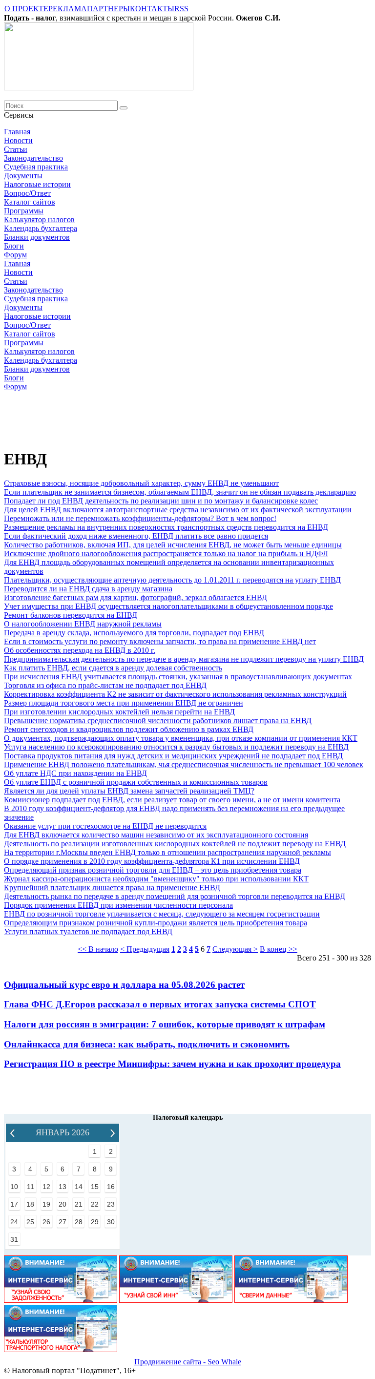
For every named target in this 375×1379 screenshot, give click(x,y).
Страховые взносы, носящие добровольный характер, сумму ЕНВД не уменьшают (141, 483)
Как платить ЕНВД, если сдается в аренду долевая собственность (113, 668)
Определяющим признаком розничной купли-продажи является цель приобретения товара (155, 923)
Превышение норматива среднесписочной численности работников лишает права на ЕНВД (158, 720)
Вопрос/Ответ (27, 193)
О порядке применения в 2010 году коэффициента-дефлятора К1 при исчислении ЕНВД (152, 861)
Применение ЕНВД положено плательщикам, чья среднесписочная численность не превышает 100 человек (183, 764)
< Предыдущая (144, 949)
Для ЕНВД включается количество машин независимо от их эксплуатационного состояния (156, 835)
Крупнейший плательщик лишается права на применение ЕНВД (112, 887)
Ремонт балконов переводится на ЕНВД (70, 615)
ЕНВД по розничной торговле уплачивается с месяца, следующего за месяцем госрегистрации (162, 914)
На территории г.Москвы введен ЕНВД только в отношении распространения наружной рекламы (167, 852)
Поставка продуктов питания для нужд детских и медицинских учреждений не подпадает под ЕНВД (173, 756)
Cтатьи (15, 149)
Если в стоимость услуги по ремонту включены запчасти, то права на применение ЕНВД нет (160, 641)
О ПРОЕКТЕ (26, 8)
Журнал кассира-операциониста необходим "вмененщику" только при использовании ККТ (156, 879)
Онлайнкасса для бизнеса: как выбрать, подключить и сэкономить (147, 1044)
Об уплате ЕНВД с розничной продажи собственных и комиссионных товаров (136, 782)
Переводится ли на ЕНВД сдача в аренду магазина (88, 589)
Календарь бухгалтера (40, 228)
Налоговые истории (37, 184)
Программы (23, 211)
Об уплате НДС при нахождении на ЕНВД (75, 773)
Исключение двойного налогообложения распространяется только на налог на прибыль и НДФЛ (166, 553)
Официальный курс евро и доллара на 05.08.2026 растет (124, 985)
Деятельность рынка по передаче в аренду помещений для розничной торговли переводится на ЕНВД (174, 896)
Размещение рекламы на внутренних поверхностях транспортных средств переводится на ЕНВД (166, 527)
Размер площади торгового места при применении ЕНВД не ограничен (123, 703)
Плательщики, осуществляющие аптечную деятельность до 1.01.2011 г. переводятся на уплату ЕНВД (172, 580)
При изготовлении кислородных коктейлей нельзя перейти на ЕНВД (119, 712)
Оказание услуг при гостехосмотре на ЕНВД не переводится (105, 826)
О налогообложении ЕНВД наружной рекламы (83, 624)
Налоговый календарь (188, 1117)
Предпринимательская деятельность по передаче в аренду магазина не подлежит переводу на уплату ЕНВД (184, 659)
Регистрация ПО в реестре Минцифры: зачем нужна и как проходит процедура (172, 1064)
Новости (18, 140)
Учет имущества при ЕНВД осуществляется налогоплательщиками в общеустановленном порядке (168, 606)
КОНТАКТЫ (152, 8)
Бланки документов (37, 237)
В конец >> (278, 949)
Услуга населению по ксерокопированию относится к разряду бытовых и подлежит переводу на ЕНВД (176, 747)
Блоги (14, 246)
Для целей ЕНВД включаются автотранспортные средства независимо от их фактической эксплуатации (178, 509)
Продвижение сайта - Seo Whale (187, 1362)
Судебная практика (36, 167)
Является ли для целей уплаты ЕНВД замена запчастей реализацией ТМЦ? (129, 791)
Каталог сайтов (29, 202)
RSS (181, 8)
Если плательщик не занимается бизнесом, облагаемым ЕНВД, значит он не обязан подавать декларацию (180, 492)
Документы (23, 175)
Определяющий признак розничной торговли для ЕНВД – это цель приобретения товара (152, 870)
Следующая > (235, 949)
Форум (15, 255)
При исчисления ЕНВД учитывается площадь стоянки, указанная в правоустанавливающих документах (178, 676)
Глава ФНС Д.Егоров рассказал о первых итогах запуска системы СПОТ (160, 1004)
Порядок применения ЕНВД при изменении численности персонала (118, 905)
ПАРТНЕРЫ (108, 8)
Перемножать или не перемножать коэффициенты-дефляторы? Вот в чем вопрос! (140, 518)
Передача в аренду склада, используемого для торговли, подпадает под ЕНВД (134, 632)
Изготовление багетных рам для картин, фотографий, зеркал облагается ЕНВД (135, 597)
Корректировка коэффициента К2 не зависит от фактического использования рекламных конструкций (175, 694)
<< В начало (98, 949)
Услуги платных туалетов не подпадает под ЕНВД (88, 931)
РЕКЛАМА (67, 8)
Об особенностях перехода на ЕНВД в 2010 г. (79, 650)
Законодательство (33, 158)
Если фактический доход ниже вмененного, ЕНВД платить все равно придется (136, 536)
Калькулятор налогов (39, 219)
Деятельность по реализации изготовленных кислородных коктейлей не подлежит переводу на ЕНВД (175, 843)
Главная (17, 131)
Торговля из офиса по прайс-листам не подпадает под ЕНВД (105, 685)
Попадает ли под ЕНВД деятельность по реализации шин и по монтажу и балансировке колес (161, 501)
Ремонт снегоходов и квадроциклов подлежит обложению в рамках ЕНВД (128, 729)
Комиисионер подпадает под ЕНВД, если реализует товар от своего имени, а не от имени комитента (172, 799)
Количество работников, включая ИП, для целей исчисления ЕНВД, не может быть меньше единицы (173, 545)
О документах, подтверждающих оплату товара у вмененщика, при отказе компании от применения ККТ (180, 738)
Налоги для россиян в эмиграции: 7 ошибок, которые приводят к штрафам (164, 1024)
